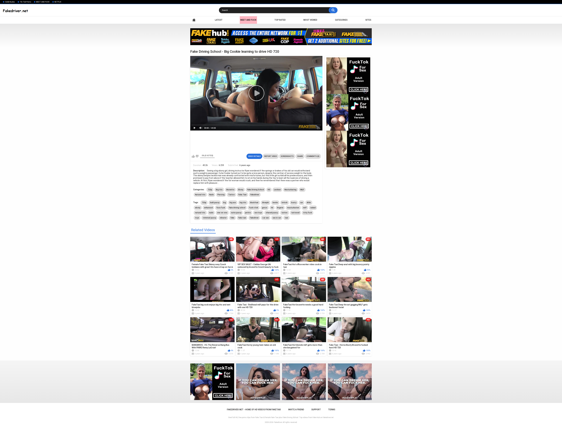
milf (305, 208)
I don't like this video (197, 156)
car (301, 203)
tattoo (285, 213)
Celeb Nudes (10, 2)
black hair (254, 203)
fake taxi (242, 218)
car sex (265, 218)
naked (313, 208)
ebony (197, 208)
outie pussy (236, 213)
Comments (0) (313, 156)
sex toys (258, 213)
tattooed (295, 213)
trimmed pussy (209, 218)
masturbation (293, 208)
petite (248, 213)
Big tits (219, 190)
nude (211, 213)
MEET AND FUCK (42, 2)
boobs (275, 203)
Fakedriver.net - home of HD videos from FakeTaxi (194, 20)
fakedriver (254, 218)
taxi (286, 218)
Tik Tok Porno (25, 2)
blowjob (265, 203)
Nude (211, 195)
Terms (331, 409)
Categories (341, 20)
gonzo (264, 208)
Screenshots (287, 156)
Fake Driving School (255, 190)
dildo (309, 203)
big (224, 203)
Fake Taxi (242, 195)
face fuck (220, 208)
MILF (302, 190)
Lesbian (277, 190)
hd (272, 208)
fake (232, 218)
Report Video (270, 156)
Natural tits (200, 195)
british (284, 203)
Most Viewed (310, 20)
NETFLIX (57, 2)
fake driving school (237, 208)
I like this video (193, 156)
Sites (368, 20)
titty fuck (307, 213)
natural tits (200, 213)
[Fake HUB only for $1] (281, 36)
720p (210, 190)
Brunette (230, 190)
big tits (243, 203)
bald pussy (214, 203)
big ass (233, 203)
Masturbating (291, 190)
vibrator (223, 218)
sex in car (277, 218)
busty (293, 203)
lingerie (280, 208)
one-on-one (222, 213)
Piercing (221, 195)
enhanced (208, 208)
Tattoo (231, 195)
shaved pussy (272, 213)
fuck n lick (253, 208)
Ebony (240, 190)
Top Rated (280, 20)
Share (300, 156)
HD (269, 190)
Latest (218, 20)
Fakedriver (254, 195)
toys (197, 218)
